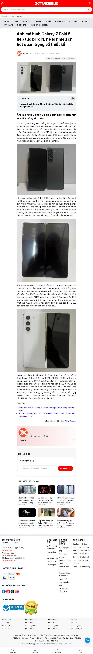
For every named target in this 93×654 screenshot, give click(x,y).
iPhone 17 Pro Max (31, 620)
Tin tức (12, 16)
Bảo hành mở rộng (80, 544)
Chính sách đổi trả (80, 554)
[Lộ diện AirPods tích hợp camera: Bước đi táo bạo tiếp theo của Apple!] (27, 512)
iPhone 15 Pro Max (54, 623)
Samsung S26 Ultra (31, 626)
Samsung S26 (53, 626)
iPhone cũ (5, 629)
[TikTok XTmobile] (12, 591)
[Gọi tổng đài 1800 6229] (2, 3)
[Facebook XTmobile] (4, 591)
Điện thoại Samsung (9, 626)
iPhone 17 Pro (53, 620)
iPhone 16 (5, 623)
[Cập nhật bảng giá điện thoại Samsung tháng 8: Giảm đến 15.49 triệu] (65, 512)
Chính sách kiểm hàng (81, 567)
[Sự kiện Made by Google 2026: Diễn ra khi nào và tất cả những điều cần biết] (46, 489)
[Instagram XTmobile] (17, 591)
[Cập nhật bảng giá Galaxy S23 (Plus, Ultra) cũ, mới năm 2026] (46, 512)
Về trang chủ (52, 565)
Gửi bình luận (65, 468)
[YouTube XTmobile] (8, 591)
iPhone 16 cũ (52, 629)
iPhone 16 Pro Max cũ (78, 629)
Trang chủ (4, 16)
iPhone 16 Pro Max (31, 623)
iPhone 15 (74, 623)
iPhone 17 (74, 620)
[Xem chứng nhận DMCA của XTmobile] (31, 608)
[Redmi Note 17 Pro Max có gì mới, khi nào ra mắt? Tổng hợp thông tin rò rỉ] (27, 489)
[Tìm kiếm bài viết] (89, 9)
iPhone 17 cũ (29, 629)
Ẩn (73, 99)
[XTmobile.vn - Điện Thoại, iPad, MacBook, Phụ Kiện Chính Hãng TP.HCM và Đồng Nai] (46, 3)
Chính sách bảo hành (81, 557)
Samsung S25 (76, 626)
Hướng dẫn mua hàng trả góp (64, 582)
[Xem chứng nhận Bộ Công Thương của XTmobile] (13, 608)
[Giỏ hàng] (90, 3)
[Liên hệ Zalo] (87, 640)
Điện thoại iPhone (8, 620)
